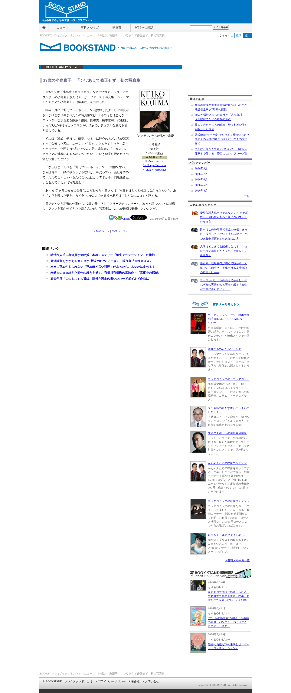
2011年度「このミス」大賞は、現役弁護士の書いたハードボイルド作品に (99, 278)
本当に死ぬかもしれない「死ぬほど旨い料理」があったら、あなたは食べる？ (102, 266)
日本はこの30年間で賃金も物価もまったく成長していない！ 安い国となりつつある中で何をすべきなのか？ (224, 234)
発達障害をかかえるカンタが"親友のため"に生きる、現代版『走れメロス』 (101, 261)
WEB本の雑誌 (144, 27)
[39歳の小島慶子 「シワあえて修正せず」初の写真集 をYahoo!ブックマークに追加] (116, 218)
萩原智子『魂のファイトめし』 (227, 535)
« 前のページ (101, 231)
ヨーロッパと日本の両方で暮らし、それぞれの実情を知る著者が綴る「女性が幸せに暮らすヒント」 (223, 285)
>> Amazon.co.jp (154, 161)
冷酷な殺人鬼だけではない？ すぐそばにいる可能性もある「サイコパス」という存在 (224, 217)
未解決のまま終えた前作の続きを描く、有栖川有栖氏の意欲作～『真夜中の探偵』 (105, 272)
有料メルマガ (90, 27)
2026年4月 (201, 190)
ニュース (62, 27)
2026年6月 (201, 179)
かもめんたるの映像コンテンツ (227, 463)
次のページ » (119, 231)
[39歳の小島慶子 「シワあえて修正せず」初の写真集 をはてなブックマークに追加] (111, 218)
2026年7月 (201, 174)
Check (126, 218)
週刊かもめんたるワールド (224, 349)
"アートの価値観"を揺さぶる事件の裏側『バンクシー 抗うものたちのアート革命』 (228, 622)
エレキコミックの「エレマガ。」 (228, 379)
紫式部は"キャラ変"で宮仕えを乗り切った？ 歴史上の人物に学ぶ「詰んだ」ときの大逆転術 (223, 139)
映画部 (116, 27)
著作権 (135, 681)
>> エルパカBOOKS (154, 169)
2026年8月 (201, 168)
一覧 (247, 195)
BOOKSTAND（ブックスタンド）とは (69, 681)
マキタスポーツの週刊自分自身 (227, 433)
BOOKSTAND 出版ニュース (110, 69)
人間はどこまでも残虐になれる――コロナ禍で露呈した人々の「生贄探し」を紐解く (223, 251)
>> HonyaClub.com (154, 165)
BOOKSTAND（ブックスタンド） (60, 35)
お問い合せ (152, 681)
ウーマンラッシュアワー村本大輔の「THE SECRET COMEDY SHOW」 (228, 318)
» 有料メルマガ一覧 (237, 560)
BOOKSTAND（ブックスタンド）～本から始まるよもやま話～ (65, 28)
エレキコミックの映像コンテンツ (228, 501)
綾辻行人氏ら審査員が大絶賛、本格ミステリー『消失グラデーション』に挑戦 (102, 255)
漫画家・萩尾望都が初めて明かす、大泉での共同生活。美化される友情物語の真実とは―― (223, 268)
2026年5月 (201, 185)
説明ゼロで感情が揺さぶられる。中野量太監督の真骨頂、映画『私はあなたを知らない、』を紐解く (228, 596)
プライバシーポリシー (112, 681)
